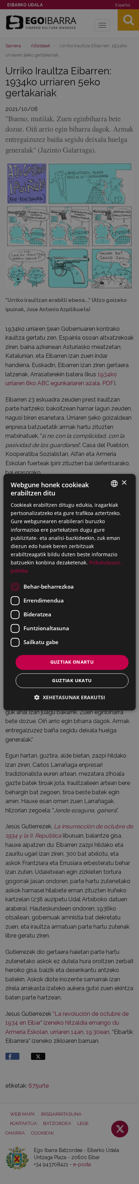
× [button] (124, 482)
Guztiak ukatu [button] (72, 680)
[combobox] (114, 483)
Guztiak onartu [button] (72, 662)
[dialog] (70, 592)
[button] (69, 697)
